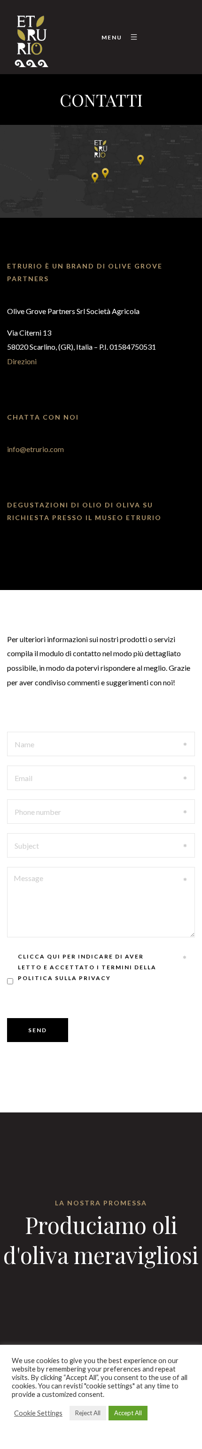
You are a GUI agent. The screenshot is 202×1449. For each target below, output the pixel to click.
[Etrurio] (31, 37)
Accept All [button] (128, 1413)
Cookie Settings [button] (38, 1413)
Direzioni (22, 361)
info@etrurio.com (35, 449)
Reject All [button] (88, 1413)
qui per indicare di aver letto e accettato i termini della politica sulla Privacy (87, 967)
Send (37, 1030)
